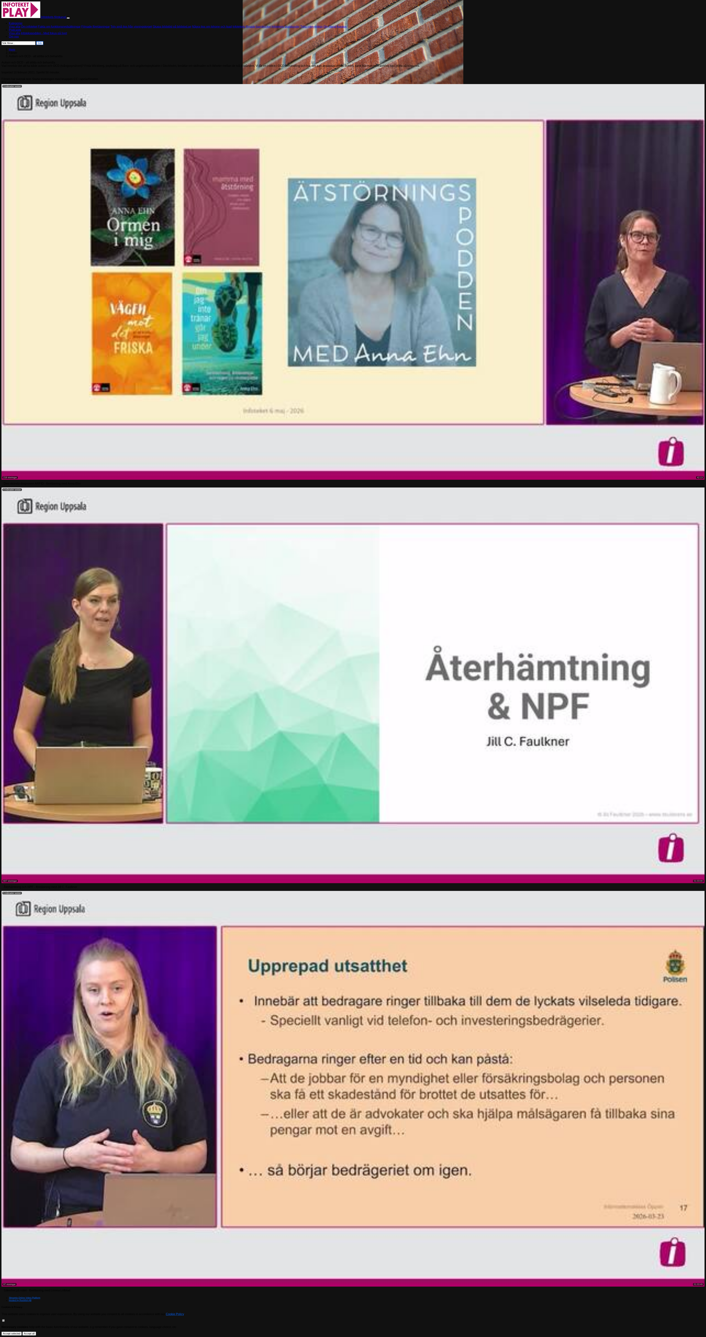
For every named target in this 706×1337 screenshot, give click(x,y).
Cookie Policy (175, 1314)
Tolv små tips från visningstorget (131, 26)
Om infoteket (29, 26)
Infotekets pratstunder (285, 26)
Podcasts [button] (15, 29)
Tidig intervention (311, 26)
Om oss (14, 36)
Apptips (342, 26)
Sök (40, 43)
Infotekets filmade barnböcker (252, 26)
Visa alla (14, 26)
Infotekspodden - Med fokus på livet (44, 33)
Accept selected (11, 1333)
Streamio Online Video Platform (24, 1298)
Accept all (29, 1333)
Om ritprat (329, 26)
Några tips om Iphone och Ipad (212, 26)
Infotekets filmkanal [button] (53, 17)
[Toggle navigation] (68, 18)
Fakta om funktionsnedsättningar (59, 26)
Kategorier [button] (15, 23)
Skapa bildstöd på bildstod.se (172, 26)
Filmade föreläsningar (95, 26)
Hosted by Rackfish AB (20, 1300)
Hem (12, 49)
